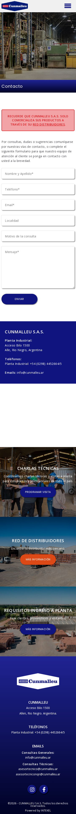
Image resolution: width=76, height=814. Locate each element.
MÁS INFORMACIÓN (38, 559)
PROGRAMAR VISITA (38, 492)
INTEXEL (46, 810)
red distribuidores (49, 124)
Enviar (19, 299)
